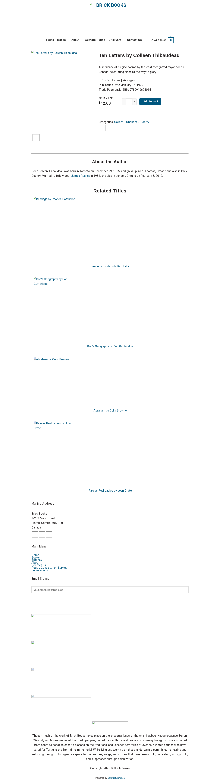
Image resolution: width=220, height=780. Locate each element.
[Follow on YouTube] (49, 534)
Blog (102, 39)
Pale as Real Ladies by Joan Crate (110, 490)
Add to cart (150, 101)
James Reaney (80, 176)
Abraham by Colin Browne (110, 410)
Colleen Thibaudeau (126, 122)
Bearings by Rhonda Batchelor (110, 266)
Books (61, 39)
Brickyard (115, 39)
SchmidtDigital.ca (116, 778)
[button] (162, 40)
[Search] (146, 40)
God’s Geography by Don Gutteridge (110, 346)
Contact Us (134, 39)
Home (50, 39)
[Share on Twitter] (109, 128)
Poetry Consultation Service (49, 567)
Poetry (144, 122)
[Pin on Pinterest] (123, 128)
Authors (90, 39)
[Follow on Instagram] (42, 534)
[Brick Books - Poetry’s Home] (110, 17)
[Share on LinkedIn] (130, 128)
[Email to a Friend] (116, 128)
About (75, 39)
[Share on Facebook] (102, 128)
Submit (40, 599)
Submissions (39, 570)
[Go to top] (213, 775)
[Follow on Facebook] (35, 534)
